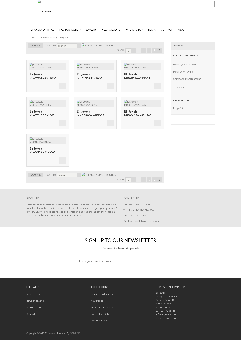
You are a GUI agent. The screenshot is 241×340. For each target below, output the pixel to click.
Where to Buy (33, 307)
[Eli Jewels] (44, 11)
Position (62, 46)
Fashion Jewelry (49, 37)
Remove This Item (211, 64)
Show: (121, 50)
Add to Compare (62, 86)
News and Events (35, 301)
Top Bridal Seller (99, 320)
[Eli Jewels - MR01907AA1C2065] (47, 64)
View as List (128, 45)
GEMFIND (75, 333)
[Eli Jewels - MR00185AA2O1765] (142, 101)
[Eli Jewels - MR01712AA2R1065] (142, 64)
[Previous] (143, 50)
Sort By (51, 45)
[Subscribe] (160, 262)
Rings (176, 108)
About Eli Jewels (35, 294)
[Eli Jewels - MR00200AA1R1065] (95, 101)
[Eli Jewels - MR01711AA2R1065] (47, 101)
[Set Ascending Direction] (99, 45)
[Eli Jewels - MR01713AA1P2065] (95, 64)
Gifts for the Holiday (102, 307)
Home (35, 37)
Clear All (179, 87)
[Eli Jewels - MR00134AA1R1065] (47, 138)
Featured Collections (102, 294)
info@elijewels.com (149, 221)
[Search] (210, 4)
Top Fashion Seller (101, 314)
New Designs (98, 301)
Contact (30, 314)
